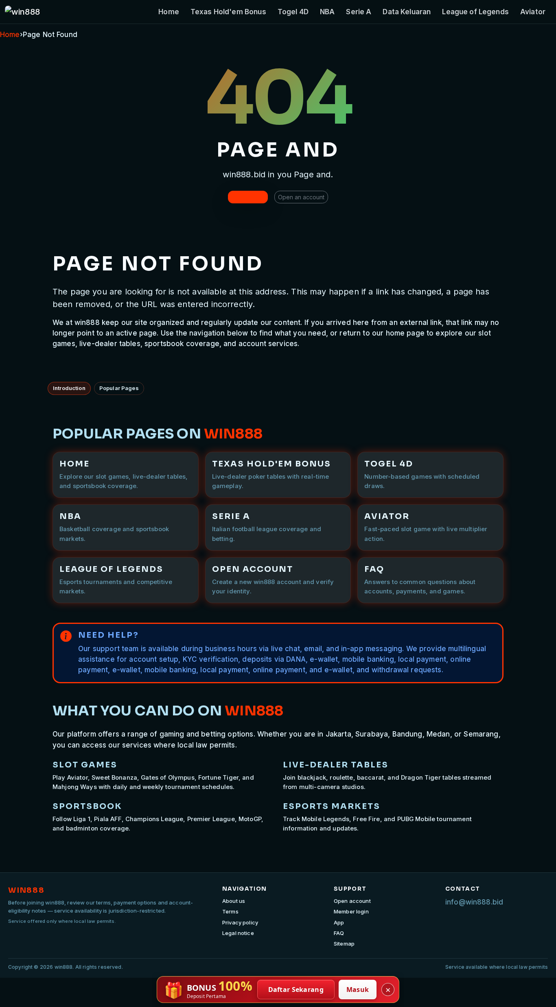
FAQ (339, 933)
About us (233, 901)
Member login (351, 911)
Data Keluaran (407, 12)
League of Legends (475, 12)
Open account (352, 901)
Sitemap (344, 943)
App (339, 922)
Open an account (301, 197)
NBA (327, 12)
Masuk (357, 989)
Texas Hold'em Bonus (228, 12)
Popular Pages (119, 388)
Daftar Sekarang (296, 989)
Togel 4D (293, 12)
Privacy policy (240, 922)
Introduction (69, 388)
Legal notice (238, 933)
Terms (230, 911)
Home (168, 12)
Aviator (532, 12)
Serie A (358, 12)
